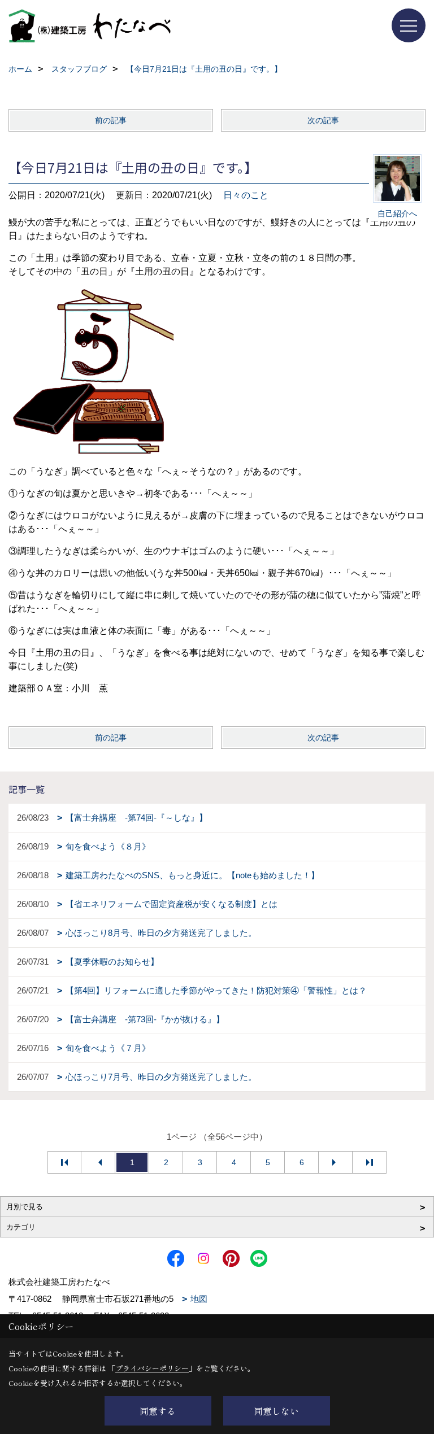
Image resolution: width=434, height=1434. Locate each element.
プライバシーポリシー (152, 1368)
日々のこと (245, 195)
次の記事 (323, 120)
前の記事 (111, 120)
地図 (198, 1299)
